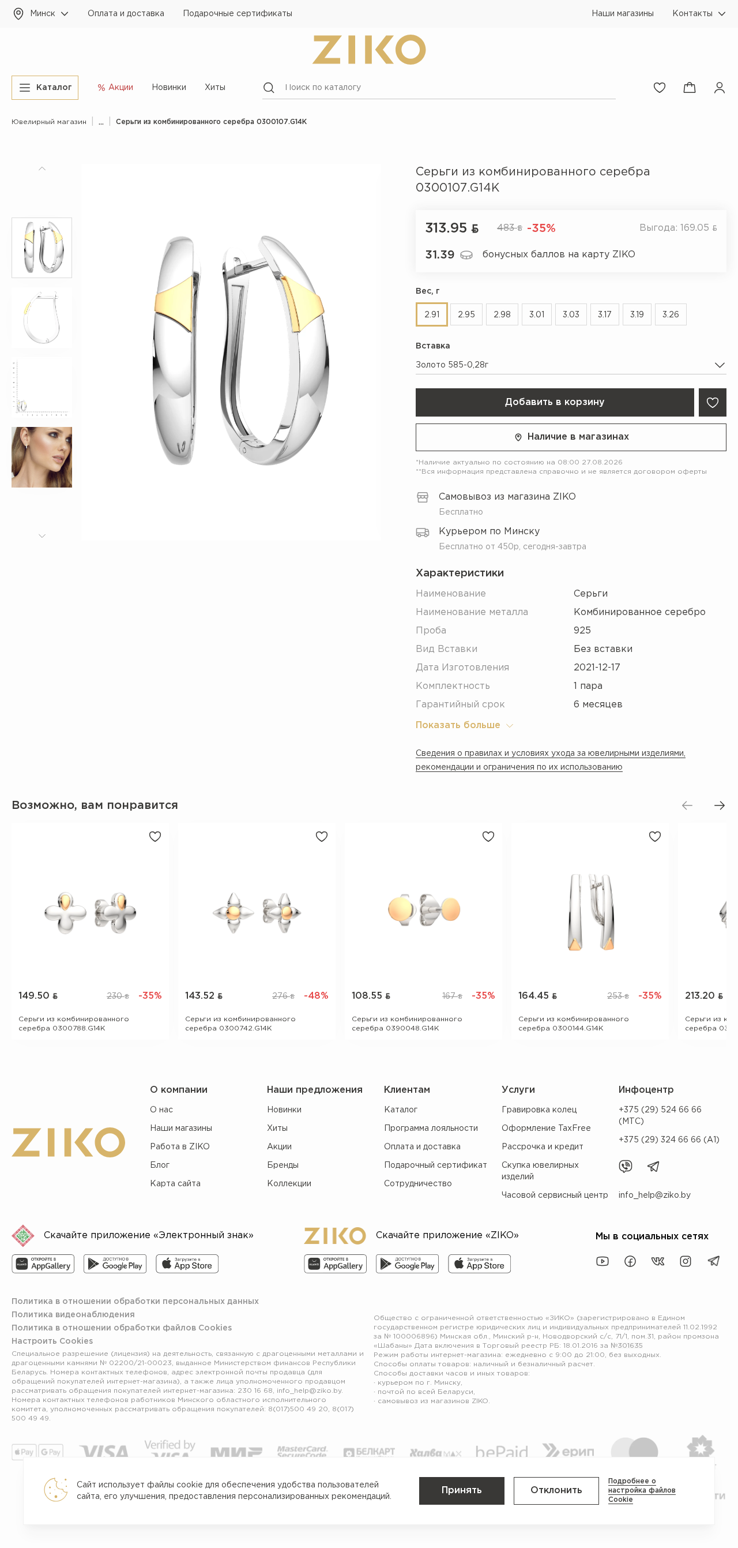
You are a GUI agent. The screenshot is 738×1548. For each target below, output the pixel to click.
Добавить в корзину (555, 402)
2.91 (431, 315)
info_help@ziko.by (655, 1195)
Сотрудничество (418, 1183)
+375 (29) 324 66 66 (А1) (669, 1140)
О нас (161, 1110)
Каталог (400, 1110)
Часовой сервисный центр (555, 1195)
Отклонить (556, 1490)
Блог (160, 1165)
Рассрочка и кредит (542, 1147)
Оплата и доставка (126, 13)
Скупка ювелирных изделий (540, 1171)
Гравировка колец (539, 1110)
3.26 (670, 315)
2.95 (466, 315)
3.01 (536, 315)
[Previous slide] (687, 805)
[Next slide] (719, 805)
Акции (279, 1147)
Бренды (283, 1165)
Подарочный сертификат (435, 1165)
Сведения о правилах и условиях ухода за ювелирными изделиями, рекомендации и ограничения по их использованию (551, 760)
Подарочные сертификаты (237, 13)
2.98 (502, 315)
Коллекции (289, 1183)
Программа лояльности (431, 1128)
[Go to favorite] (660, 88)
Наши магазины (623, 13)
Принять (462, 1490)
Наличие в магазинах (578, 437)
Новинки (169, 87)
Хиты (215, 87)
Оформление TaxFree (546, 1128)
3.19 (637, 315)
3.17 (605, 315)
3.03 (571, 315)
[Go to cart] (689, 88)
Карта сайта (175, 1183)
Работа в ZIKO (180, 1147)
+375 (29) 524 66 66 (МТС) (660, 1116)
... (101, 122)
